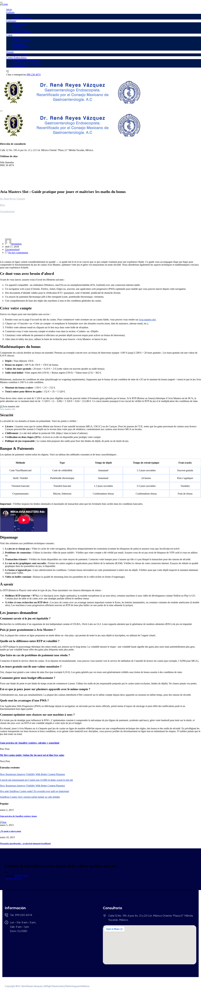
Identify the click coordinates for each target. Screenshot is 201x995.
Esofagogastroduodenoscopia (27, 63)
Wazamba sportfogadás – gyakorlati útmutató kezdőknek (25, 843)
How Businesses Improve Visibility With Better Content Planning (32, 774)
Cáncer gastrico (20, 29)
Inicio (9, 9)
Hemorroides (19, 43)
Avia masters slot (147, 319)
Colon (9, 35)
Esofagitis (17, 15)
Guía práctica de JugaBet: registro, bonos (18, 816)
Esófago (10, 12)
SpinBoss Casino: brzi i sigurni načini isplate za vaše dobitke (30, 797)
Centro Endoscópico (16, 57)
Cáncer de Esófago (22, 18)
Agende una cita (13, 878)
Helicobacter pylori (22, 32)
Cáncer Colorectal (21, 40)
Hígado (10, 52)
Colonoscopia (19, 66)
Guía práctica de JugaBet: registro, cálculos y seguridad (29, 743)
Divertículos (19, 49)
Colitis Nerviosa (21, 46)
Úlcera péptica (20, 23)
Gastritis (17, 26)
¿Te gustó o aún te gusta (10, 831)
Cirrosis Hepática (21, 54)
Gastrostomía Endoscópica (26, 60)
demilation (16, 243)
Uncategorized (12, 249)
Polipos (16, 37)
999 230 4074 (34, 74)
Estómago (11, 20)
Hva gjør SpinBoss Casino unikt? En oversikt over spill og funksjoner (34, 791)
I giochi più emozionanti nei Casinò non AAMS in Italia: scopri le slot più (36, 780)
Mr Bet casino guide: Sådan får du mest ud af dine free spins (32, 755)
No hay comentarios (18, 252)
